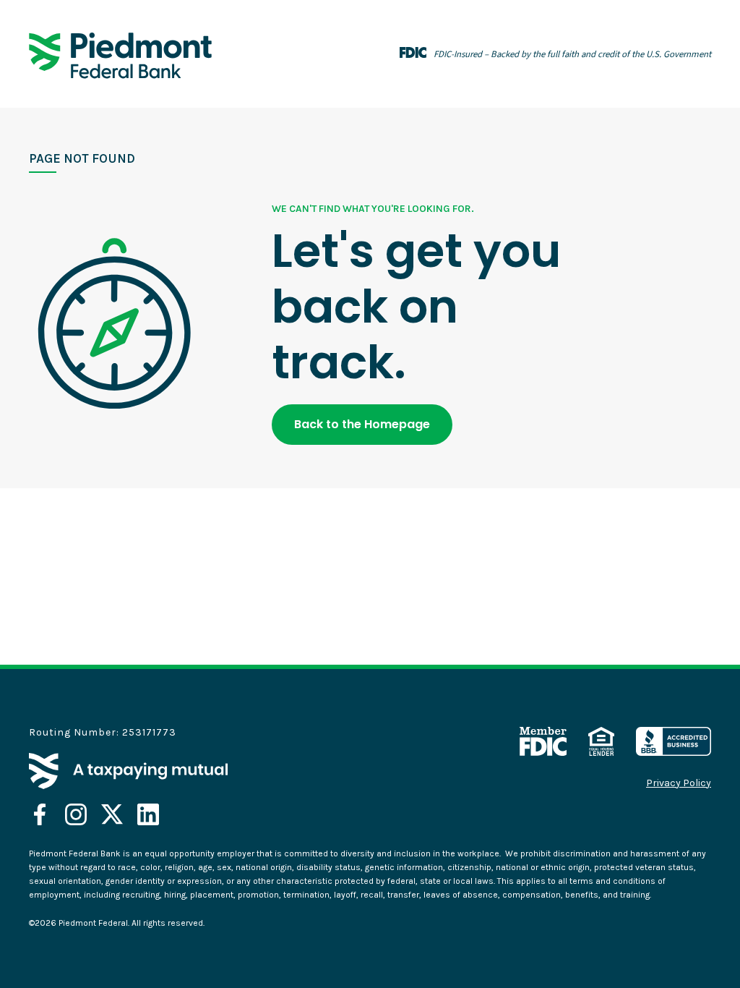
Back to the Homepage (362, 424)
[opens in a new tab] (40, 814)
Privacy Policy (678, 783)
